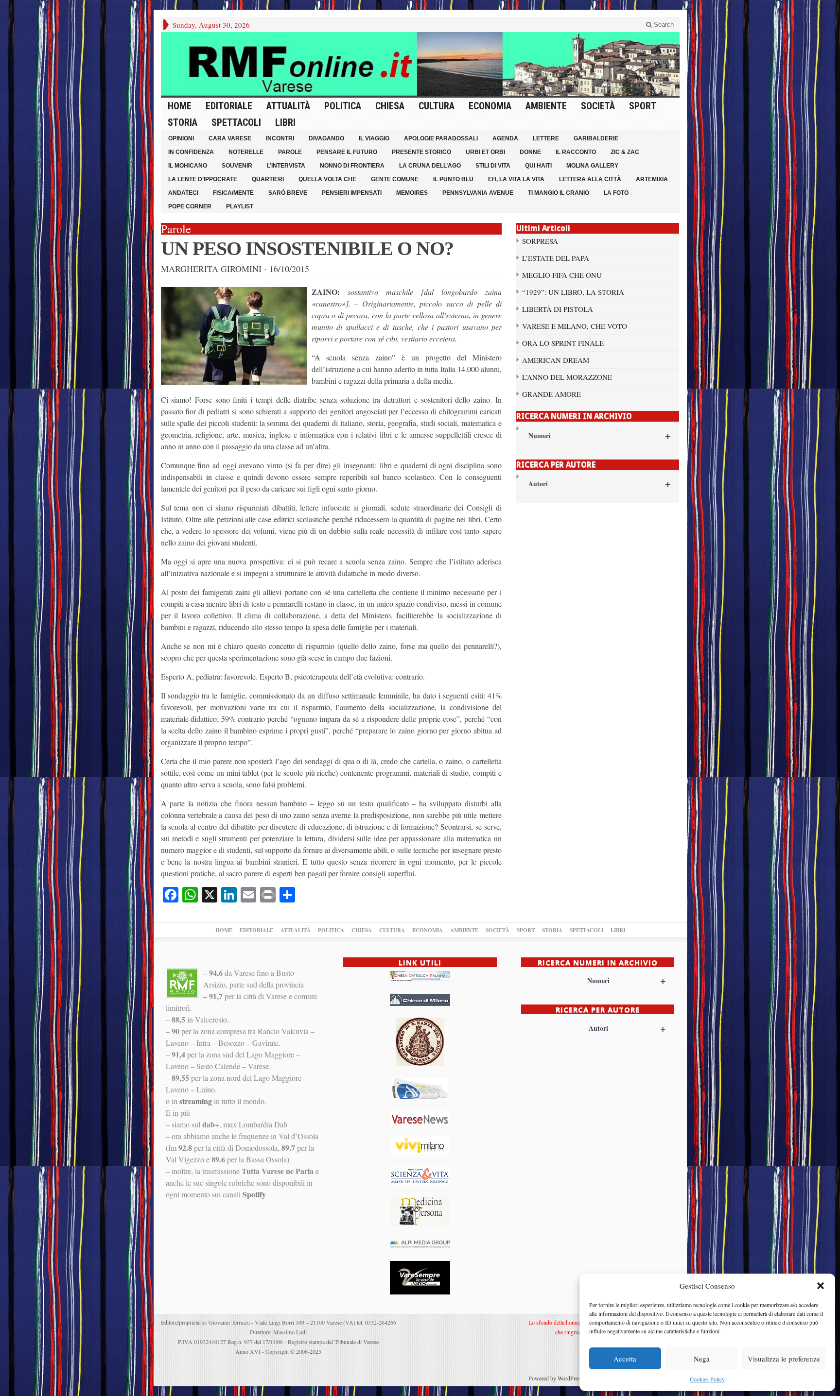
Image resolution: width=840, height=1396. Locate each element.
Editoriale (229, 106)
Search (663, 24)
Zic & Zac (625, 152)
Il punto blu (453, 179)
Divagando (326, 138)
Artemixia (652, 179)
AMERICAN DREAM (555, 360)
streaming (195, 1101)
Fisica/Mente (233, 192)
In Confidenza (191, 152)
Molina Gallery (592, 165)
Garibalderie (596, 138)
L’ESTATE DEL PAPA (555, 258)
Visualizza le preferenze (784, 1358)
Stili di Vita (492, 165)
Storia (182, 122)
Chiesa (389, 106)
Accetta (624, 1358)
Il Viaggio (374, 138)
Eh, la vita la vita (516, 179)
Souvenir (237, 165)
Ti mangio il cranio (558, 192)
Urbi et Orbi (485, 152)
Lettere (546, 138)
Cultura (437, 106)
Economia (490, 106)
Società (598, 106)
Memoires (412, 192)
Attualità (288, 106)
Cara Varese (230, 138)
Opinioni (181, 138)
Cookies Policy (707, 1379)
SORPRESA (540, 241)
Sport (642, 106)
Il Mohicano (187, 165)
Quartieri (268, 179)
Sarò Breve (287, 192)
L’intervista (286, 165)
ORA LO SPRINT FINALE (563, 343)
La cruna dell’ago (430, 165)
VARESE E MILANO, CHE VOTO (574, 326)
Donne (530, 152)
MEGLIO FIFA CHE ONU (562, 275)
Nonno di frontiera (352, 165)
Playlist (239, 206)
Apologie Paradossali (441, 138)
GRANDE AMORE (551, 394)
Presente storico (421, 152)
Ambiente (546, 106)
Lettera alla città (590, 179)
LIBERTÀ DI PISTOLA (557, 309)
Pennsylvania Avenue (477, 192)
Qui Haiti (538, 165)
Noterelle (245, 152)
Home (180, 106)
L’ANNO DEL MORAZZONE (567, 377)
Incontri (280, 138)
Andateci (183, 192)
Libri (285, 122)
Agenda (505, 138)
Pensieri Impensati (352, 192)
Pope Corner (189, 206)
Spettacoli (236, 122)
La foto (616, 192)
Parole (290, 152)
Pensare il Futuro (346, 152)
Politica (342, 106)
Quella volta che (327, 179)
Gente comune (395, 179)
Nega (702, 1358)
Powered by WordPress (555, 1378)
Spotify (254, 1194)
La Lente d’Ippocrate (202, 179)
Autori (599, 484)
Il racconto (576, 152)
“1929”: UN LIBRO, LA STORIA (573, 292)
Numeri (599, 435)
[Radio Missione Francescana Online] (420, 64)
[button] (820, 1286)
